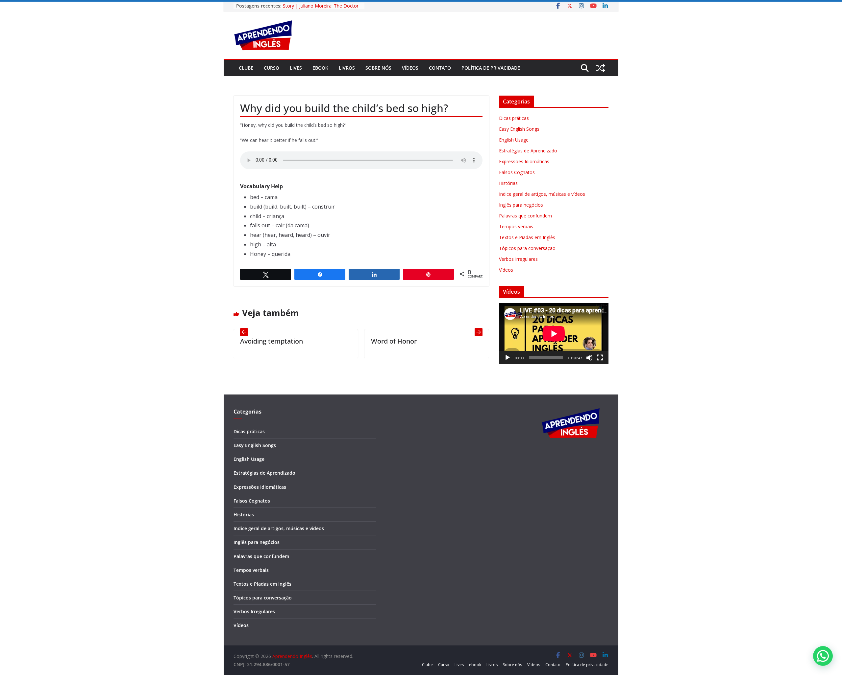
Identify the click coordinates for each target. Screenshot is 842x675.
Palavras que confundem (525, 216)
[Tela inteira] (600, 357)
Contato (440, 68)
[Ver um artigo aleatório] (600, 68)
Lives (296, 68)
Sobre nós (378, 68)
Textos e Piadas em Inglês (527, 237)
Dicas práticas (514, 118)
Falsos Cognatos (517, 172)
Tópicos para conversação (527, 248)
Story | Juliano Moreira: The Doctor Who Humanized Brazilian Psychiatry (321, 9)
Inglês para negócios (521, 205)
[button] (823, 656)
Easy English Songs (519, 129)
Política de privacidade (490, 68)
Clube (246, 68)
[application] (553, 333)
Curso (271, 68)
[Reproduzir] (507, 357)
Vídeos (410, 68)
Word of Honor (369, 341)
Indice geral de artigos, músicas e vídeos (542, 194)
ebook (320, 68)
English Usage (514, 140)
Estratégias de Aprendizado (528, 150)
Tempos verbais (516, 226)
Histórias (508, 183)
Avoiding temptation (247, 341)
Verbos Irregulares (518, 259)
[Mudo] (589, 357)
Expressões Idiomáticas (524, 161)
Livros (347, 68)
